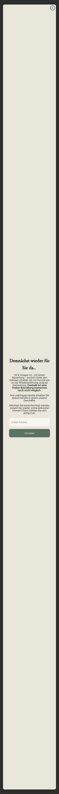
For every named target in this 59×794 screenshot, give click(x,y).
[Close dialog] (52, 8)
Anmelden (29, 433)
